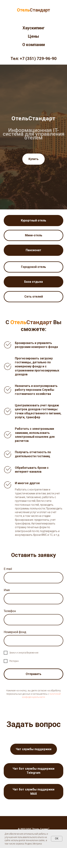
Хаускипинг (34, 28)
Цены (33, 36)
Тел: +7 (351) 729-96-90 (34, 58)
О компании (33, 44)
